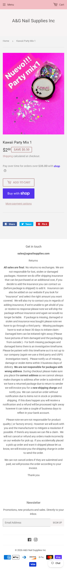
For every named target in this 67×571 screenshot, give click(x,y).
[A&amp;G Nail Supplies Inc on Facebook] (29, 540)
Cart (61, 4)
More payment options (19, 203)
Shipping (8, 156)
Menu (10, 4)
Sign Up (57, 522)
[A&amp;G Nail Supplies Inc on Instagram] (36, 540)
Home (6, 41)
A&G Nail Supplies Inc (33, 20)
